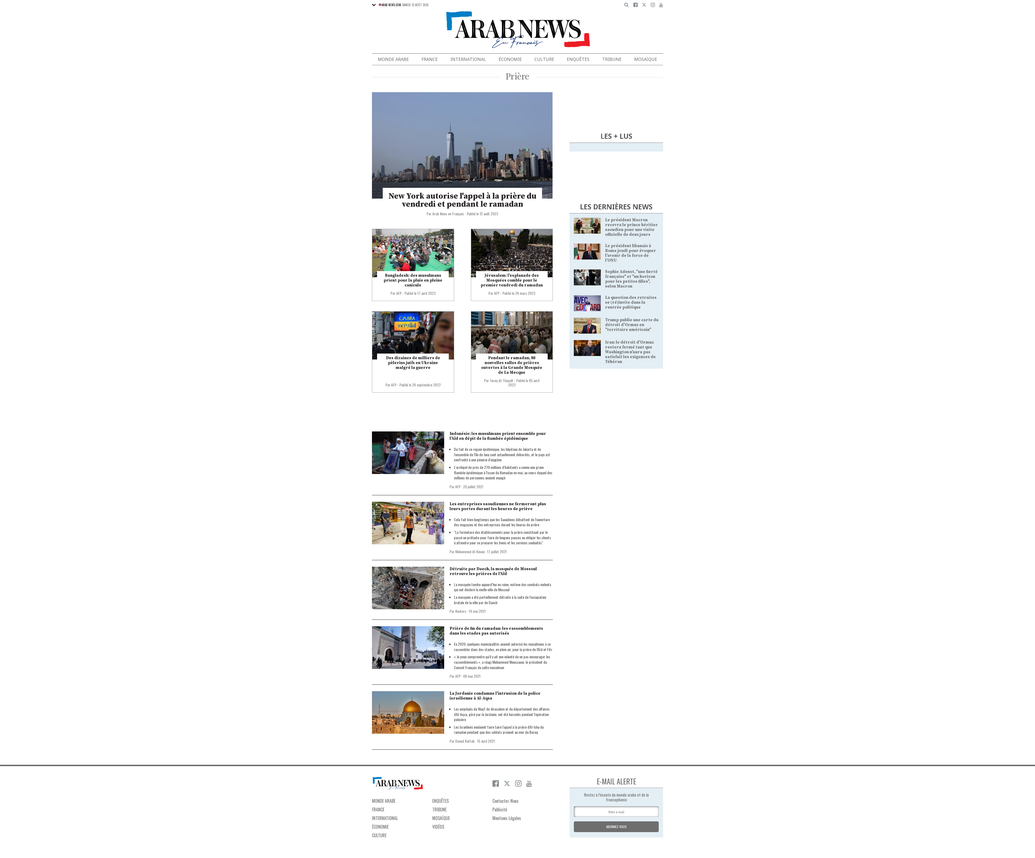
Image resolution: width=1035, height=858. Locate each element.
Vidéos (438, 827)
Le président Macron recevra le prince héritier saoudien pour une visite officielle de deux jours (631, 227)
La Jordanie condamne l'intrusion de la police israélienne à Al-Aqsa (495, 696)
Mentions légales (506, 818)
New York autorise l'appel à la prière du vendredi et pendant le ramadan (462, 200)
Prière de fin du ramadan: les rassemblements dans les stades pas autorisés (496, 631)
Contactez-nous (505, 801)
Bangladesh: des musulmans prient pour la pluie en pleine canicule (413, 280)
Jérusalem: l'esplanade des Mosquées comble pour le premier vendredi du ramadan (512, 280)
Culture (544, 59)
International (468, 59)
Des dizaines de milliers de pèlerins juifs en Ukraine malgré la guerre (413, 362)
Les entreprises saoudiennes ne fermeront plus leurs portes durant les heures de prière (498, 506)
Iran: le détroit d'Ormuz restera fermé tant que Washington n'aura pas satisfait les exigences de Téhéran (630, 352)
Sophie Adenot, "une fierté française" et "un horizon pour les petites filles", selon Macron (631, 279)
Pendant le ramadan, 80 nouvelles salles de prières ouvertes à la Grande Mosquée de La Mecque (511, 365)
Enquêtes (578, 59)
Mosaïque (645, 59)
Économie (510, 59)
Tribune (612, 59)
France (430, 59)
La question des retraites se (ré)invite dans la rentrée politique (631, 302)
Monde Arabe (393, 59)
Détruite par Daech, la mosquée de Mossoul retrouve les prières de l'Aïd (493, 571)
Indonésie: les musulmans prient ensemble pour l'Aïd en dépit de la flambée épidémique (498, 436)
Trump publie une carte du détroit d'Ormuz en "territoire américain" (631, 324)
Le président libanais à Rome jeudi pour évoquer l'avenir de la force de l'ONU (630, 253)
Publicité (499, 809)
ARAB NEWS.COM (391, 5)
